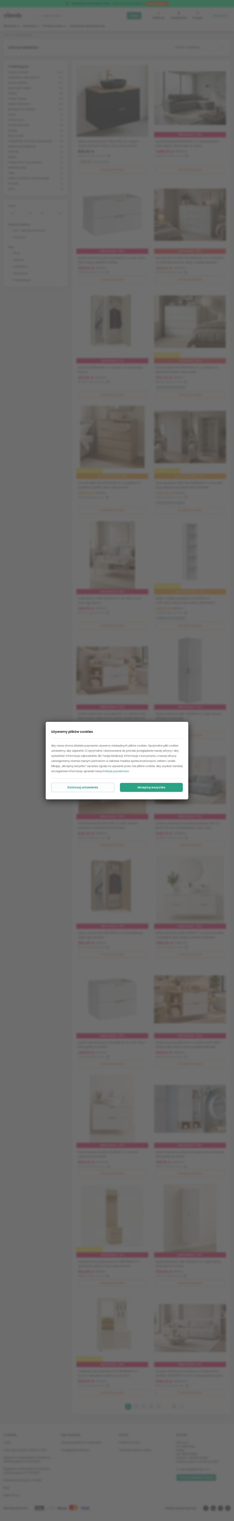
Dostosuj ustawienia (82, 787)
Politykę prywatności (116, 771)
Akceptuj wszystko (151, 787)
